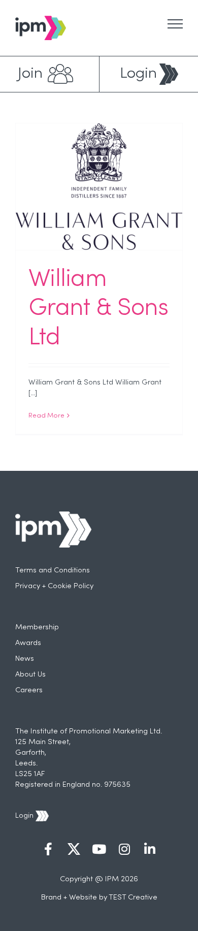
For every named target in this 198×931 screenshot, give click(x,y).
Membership (37, 627)
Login (138, 74)
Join (30, 74)
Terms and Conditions (52, 570)
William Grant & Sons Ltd (98, 309)
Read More (46, 416)
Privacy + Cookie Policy (54, 586)
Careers (29, 690)
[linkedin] (149, 850)
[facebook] (48, 850)
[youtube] (99, 850)
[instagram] (124, 850)
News (24, 658)
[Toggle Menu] (175, 23)
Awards (28, 643)
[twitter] (73, 850)
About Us (30, 674)
